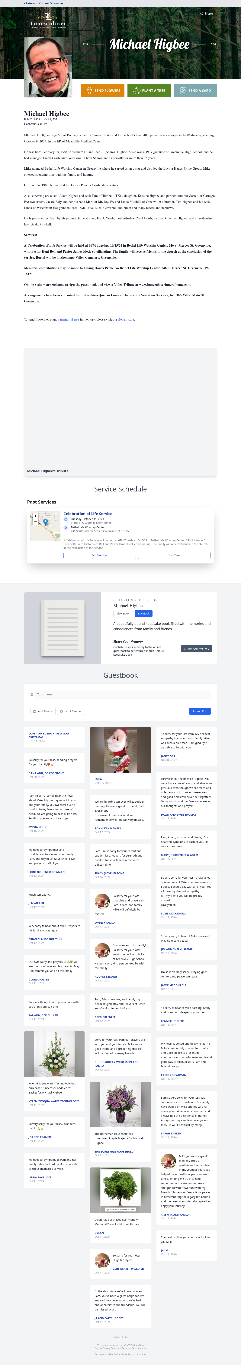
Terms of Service (131, 1348)
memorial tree (69, 319)
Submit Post (199, 711)
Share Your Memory (196, 648)
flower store (126, 319)
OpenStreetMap (124, 1354)
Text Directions (100, 555)
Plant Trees (174, 555)
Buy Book (143, 613)
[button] (45, 522)
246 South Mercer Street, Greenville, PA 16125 (100, 531)
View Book (123, 613)
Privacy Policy (110, 1348)
